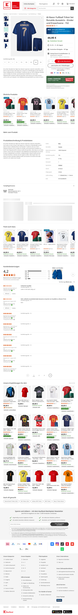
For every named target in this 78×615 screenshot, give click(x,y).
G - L (24, 565)
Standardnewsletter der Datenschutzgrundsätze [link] (26, 529)
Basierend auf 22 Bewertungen (12, 277)
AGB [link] (28, 607)
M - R (24, 568)
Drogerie (7, 579)
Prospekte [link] (43, 562)
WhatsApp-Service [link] (45, 585)
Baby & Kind (8, 571)
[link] (43, 4)
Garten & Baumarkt (10, 565)
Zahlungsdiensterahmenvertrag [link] (66, 571)
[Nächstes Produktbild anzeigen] (73, 274)
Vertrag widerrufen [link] (28, 590)
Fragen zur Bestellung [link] (28, 583)
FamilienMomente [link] (45, 582)
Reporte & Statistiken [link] (63, 559)
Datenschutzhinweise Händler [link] (66, 574)
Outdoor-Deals (9, 559)
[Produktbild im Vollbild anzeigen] (27, 36)
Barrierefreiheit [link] (56, 607)
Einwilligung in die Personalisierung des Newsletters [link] (32, 534)
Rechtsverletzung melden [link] (27, 599)
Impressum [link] (6, 607)
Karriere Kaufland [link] (62, 587)
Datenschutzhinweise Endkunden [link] (63, 578)
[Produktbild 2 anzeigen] (6, 24)
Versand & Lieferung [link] (28, 596)
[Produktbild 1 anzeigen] (6, 18)
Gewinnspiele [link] (44, 577)
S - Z (24, 571)
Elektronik (7, 562)
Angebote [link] (43, 559)
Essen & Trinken (9, 588)
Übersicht (25, 559)
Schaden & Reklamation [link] (29, 593)
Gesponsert (71, 383)
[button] (37, 271)
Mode (6, 577)
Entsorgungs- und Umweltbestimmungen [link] (41, 607)
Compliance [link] (13, 607)
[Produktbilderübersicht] (6, 36)
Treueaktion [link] (44, 574)
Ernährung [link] (43, 579)
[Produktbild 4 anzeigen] (6, 35)
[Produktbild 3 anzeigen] (6, 29)
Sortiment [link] (43, 568)
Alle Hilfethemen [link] (27, 580)
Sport (6, 582)
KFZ (6, 585)
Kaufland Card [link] (44, 565)
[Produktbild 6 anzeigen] (6, 45)
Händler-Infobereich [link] (46, 594)
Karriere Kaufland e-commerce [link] (66, 590)
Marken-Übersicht (10, 591)
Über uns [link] (60, 562)
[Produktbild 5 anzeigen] (6, 40)
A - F (24, 562)
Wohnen (7, 574)
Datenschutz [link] (22, 607)
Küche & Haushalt (9, 568)
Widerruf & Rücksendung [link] (26, 586)
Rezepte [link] (43, 571)
